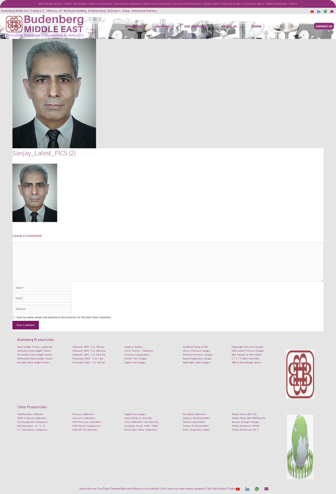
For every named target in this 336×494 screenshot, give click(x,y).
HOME (256, 26)
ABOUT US (229, 26)
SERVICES (163, 26)
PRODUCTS (133, 26)
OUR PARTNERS (195, 26)
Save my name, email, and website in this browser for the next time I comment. (64, 317)
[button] (324, 26)
